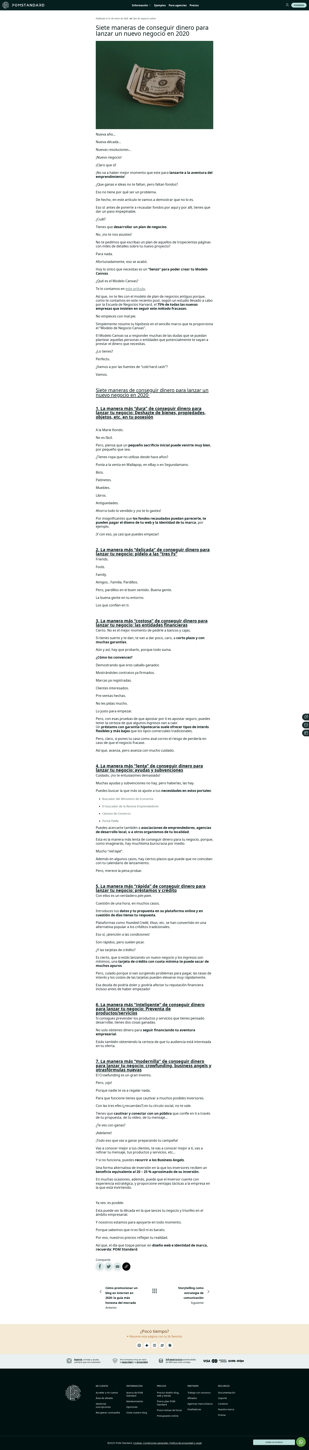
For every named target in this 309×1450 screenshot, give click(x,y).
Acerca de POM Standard (134, 1394)
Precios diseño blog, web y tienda (168, 1394)
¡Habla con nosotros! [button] (274, 1442)
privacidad (142, 1362)
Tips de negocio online (144, 18)
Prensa (222, 1415)
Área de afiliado (104, 1398)
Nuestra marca (226, 1409)
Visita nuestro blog (136, 1412)
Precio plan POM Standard (166, 1403)
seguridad (127, 1362)
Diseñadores (194, 1409)
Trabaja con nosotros (199, 1392)
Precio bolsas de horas (169, 1410)
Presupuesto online (167, 1415)
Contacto (223, 1403)
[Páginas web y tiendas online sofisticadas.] (23, 5)
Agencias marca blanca (200, 1403)
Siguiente (191, 1295)
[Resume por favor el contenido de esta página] (139, 1346)
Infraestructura (174, 1359)
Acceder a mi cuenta (107, 1392)
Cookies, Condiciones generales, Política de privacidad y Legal (167, 1443)
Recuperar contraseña (108, 1412)
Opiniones (132, 1406)
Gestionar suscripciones (103, 1405)
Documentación (226, 1392)
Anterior (121, 1297)
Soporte (222, 1398)
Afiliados (192, 1398)
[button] (117, 1266)
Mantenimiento (134, 1401)
